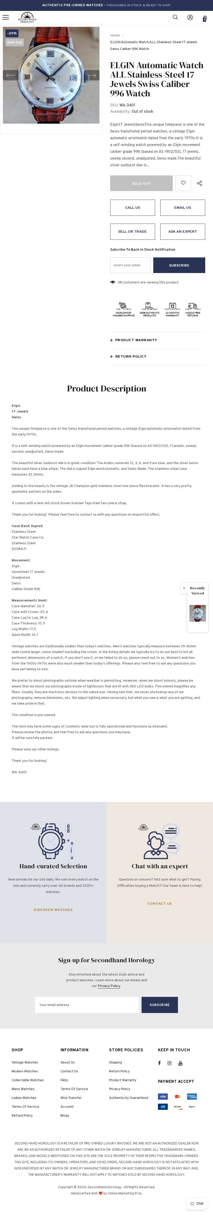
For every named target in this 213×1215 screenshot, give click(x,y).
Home (115, 35)
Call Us (132, 208)
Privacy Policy (109, 986)
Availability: (120, 111)
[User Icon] (190, 17)
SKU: (114, 105)
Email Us (182, 208)
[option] (51, 75)
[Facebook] (162, 1063)
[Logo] (27, 17)
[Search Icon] (175, 17)
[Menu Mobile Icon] (6, 17)
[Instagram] (172, 1063)
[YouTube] (183, 1063)
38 (120, 282)
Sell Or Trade (132, 232)
